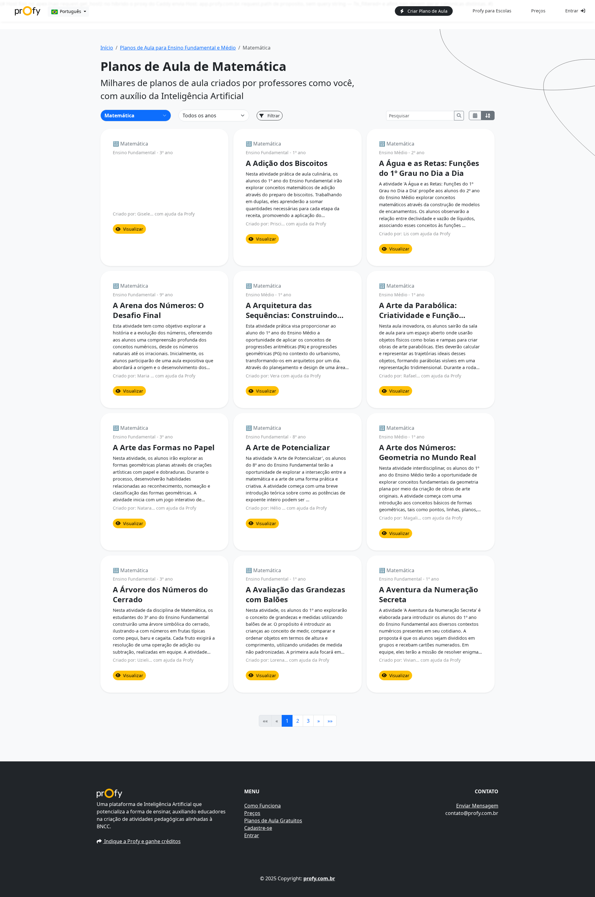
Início (106, 47)
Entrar (571, 11)
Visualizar (133, 229)
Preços (538, 11)
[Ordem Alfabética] (488, 115)
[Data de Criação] (475, 115)
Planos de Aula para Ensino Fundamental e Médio (178, 47)
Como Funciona (262, 805)
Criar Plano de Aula (426, 11)
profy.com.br (319, 878)
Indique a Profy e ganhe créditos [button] (142, 841)
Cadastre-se (258, 828)
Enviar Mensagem (477, 805)
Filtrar (273, 116)
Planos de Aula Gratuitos (273, 820)
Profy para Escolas (492, 11)
